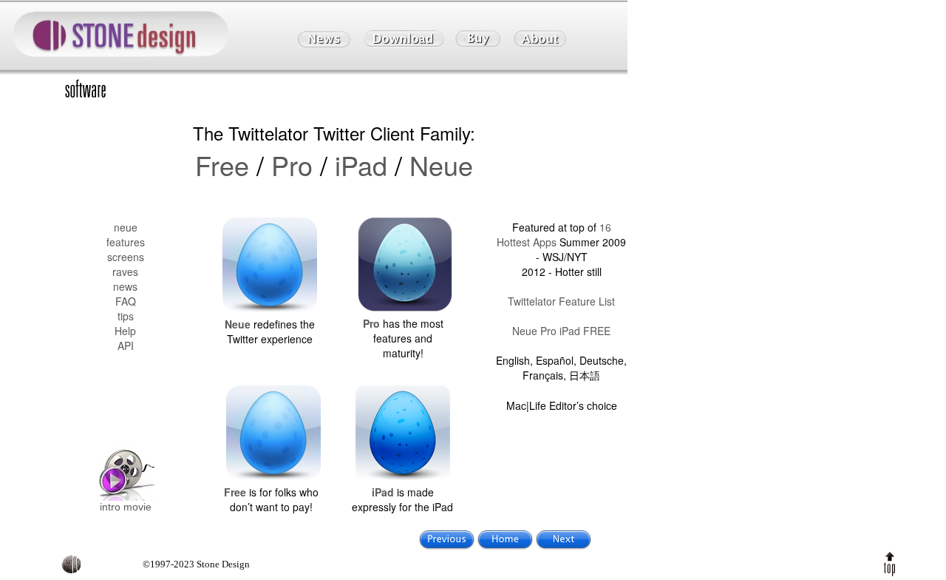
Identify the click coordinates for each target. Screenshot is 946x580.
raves (125, 271)
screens (125, 256)
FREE (596, 330)
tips (126, 315)
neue (125, 227)
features (125, 242)
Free (222, 164)
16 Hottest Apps (554, 234)
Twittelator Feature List (561, 301)
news (125, 286)
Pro (292, 164)
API (126, 345)
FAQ (125, 301)
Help (125, 330)
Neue (441, 164)
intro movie (126, 507)
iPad (361, 164)
